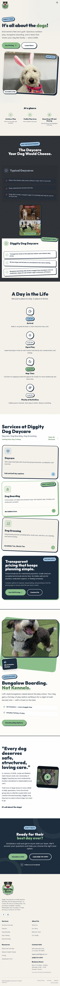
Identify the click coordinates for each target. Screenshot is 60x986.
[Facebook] (3, 914)
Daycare (4, 928)
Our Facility (35, 935)
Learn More (29, 45)
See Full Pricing (14, 592)
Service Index (54, 982)
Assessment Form (7, 959)
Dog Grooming (6, 939)
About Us (35, 925)
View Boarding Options (14, 723)
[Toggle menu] (57, 2)
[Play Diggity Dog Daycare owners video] (47, 777)
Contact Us (34, 592)
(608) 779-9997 (37, 958)
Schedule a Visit (18, 857)
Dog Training (5, 935)
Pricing (4, 955)
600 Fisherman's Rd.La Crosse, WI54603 (38, 949)
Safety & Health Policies (9, 952)
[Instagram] (8, 914)
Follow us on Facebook (32, 865)
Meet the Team (36, 932)
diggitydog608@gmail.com (39, 954)
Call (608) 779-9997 (40, 857)
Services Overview (7, 925)
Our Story (35, 928)
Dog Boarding (6, 932)
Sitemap (56, 980)
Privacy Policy (41, 980)
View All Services (51, 438)
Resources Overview (8, 948)
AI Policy (49, 980)
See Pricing (9, 45)
